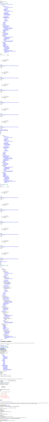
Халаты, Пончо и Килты (6, 25)
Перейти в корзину (8, 405)
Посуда (4, 359)
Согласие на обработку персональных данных (10, 181)
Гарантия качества (7, 47)
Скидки (4, 360)
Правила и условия (5, 46)
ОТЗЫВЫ (4, 45)
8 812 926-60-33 (2, 130)
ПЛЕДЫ (4, 36)
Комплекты (6, 18)
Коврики (4, 161)
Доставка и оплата (7, 48)
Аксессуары (4, 294)
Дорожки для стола (5, 33)
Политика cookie (7, 51)
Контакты (6, 52)
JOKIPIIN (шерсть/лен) (7, 37)
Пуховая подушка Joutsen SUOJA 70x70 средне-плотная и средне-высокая (9, 65)
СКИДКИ (4, 42)
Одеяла (4, 355)
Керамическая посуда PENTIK (8, 41)
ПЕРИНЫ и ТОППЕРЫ (6, 13)
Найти (8, 344)
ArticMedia (5, 374)
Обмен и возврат (7, 49)
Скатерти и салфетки (5, 308)
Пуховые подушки (7, 10)
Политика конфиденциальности (8, 50)
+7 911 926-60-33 (2, 347)
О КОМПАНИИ (5, 44)
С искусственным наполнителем (9, 7)
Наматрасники (6, 16)
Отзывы (4, 363)
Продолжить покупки (3, 405)
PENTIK (6, 39)
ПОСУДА (4, 40)
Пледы (4, 23)
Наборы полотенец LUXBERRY (9, 28)
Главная (1, 339)
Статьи (4, 362)
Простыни (6, 19)
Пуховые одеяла (7, 6)
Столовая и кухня (5, 358)
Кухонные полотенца (5, 34)
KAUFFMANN (6, 8)
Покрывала (4, 293)
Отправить (2, 381)
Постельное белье (5, 357)
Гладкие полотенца (5, 29)
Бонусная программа (7, 332)
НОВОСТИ (4, 43)
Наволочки (6, 20)
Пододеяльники (6, 291)
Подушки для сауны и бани (6, 303)
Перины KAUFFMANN (7, 14)
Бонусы (4, 361)
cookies (7, 420)
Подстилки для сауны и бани (6, 26)
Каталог (3, 345)
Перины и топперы (5, 356)
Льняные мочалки (5, 30)
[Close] (0, 407)
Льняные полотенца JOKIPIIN (8, 301)
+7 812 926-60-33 (7, 347)
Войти (1, 2)
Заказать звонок (6, 130)
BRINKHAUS (6, 9)
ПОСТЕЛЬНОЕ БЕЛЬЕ (6, 17)
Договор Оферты (5, 368)
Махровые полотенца (5, 27)
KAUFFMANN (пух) (7, 38)
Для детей (4, 152)
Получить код (2, 415)
